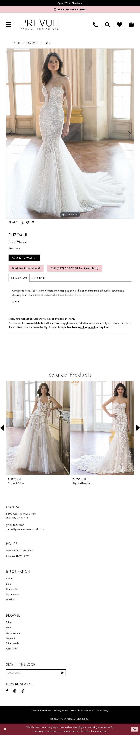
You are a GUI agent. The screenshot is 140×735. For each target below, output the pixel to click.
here (105, 731)
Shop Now (77, 3)
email (91, 327)
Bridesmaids (12, 643)
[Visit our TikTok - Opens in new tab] (23, 691)
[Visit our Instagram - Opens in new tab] (15, 691)
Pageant (10, 638)
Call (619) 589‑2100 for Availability (75, 268)
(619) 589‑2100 (15, 525)
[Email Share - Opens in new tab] (33, 222)
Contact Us (12, 589)
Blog (8, 583)
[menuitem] (9, 25)
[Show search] (108, 25)
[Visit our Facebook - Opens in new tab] (7, 691)
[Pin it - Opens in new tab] (27, 222)
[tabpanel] (70, 134)
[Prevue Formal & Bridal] (39, 25)
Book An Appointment (26, 268)
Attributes (39, 277)
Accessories (12, 648)
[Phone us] (96, 25)
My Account (12, 594)
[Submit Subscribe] (63, 672)
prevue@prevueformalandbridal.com (25, 529)
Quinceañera (13, 632)
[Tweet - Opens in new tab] (22, 222)
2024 (48, 43)
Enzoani (32, 43)
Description (19, 277)
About (9, 578)
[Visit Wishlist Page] (119, 25)
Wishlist (10, 599)
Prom (8, 627)
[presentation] (38, 428)
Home (16, 43)
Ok (134, 729)
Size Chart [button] (14, 248)
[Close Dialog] (5, 729)
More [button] (15, 301)
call (82, 327)
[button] (9, 25)
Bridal (9, 622)
